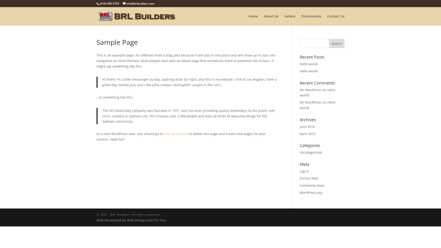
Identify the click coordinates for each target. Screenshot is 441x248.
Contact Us (336, 16)
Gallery (289, 16)
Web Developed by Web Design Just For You (131, 220)
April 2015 (307, 134)
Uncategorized (311, 152)
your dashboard (176, 134)
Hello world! (309, 64)
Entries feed (309, 178)
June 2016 (307, 126)
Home (253, 16)
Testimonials (311, 16)
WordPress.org (311, 192)
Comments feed (312, 185)
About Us (271, 16)
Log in (304, 171)
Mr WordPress (311, 90)
